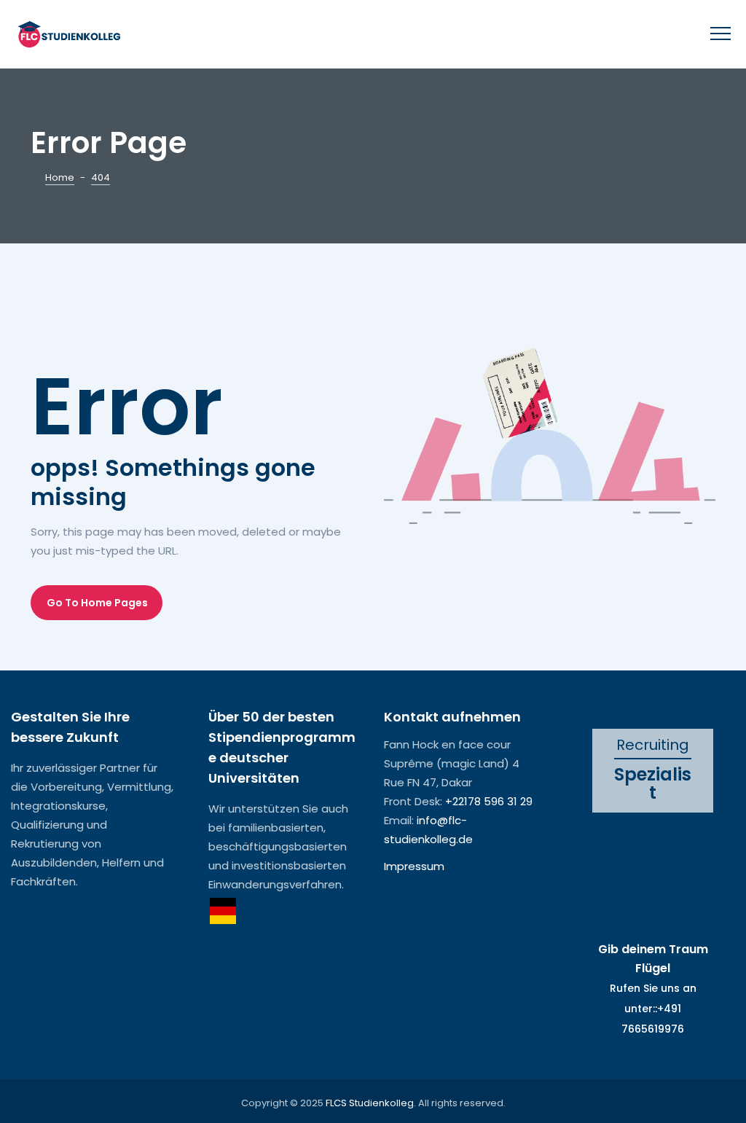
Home (59, 177)
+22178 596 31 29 (489, 801)
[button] (96, 602)
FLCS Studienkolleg (370, 1103)
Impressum (414, 866)
